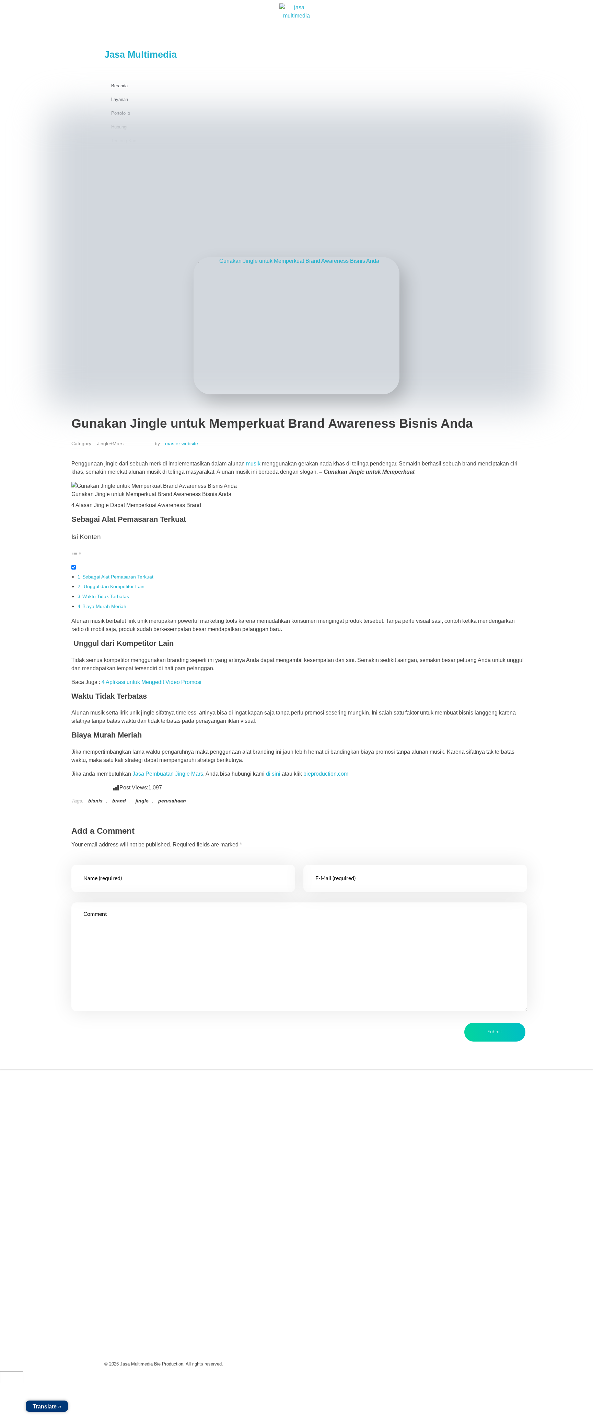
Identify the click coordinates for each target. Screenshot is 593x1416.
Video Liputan (324, 1099)
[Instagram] (133, 1143)
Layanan (119, 99)
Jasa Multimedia (140, 54)
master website (181, 443)
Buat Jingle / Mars (328, 1131)
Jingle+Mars (110, 443)
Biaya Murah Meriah (104, 606)
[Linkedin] (150, 1143)
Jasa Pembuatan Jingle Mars (167, 774)
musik (254, 464)
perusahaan (172, 800)
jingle (142, 800)
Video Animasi (324, 1115)
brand (119, 800)
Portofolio (222, 1115)
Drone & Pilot (323, 1163)
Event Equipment (328, 1147)
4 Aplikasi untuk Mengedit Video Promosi (151, 682)
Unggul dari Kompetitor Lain (113, 586)
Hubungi (221, 1147)
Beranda (119, 85)
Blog (216, 1131)
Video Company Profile (335, 1084)
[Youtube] (167, 1143)
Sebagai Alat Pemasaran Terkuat (117, 577)
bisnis (95, 800)
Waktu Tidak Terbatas (105, 596)
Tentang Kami (227, 1099)
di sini (273, 774)
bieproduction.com (325, 774)
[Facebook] (116, 1143)
